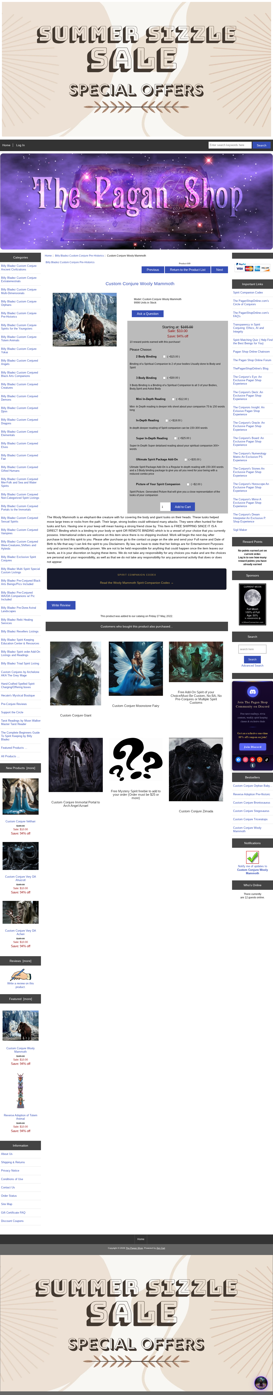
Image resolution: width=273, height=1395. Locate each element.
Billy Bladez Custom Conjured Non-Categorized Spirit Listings (20, 496)
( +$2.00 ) (196, 484)
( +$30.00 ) (173, 377)
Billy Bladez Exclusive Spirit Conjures (18, 558)
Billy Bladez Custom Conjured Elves (19, 445)
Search (252, 636)
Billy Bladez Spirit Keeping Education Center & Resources (20, 641)
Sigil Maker (240, 529)
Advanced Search (252, 665)
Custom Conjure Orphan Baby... (252, 785)
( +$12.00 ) (182, 399)
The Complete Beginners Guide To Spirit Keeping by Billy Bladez (20, 736)
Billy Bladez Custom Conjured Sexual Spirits (19, 519)
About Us (7, 1154)
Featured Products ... (14, 747)
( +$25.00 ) (184, 438)
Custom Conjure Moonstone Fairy (135, 706)
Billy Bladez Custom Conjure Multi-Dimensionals (18, 291)
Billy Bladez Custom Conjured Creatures (19, 386)
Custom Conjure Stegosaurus (251, 811)
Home (6, 145)
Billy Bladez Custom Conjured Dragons (19, 421)
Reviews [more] (20, 961)
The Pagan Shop (134, 1248)
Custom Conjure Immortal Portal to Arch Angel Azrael (75, 804)
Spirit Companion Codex (248, 292)
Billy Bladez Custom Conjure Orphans (18, 303)
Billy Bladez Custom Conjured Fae (19, 457)
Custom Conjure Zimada (196, 811)
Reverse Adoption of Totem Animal (20, 1117)
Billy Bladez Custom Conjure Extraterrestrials (18, 279)
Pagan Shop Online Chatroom (251, 351)
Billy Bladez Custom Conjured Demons (19, 398)
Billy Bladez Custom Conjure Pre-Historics (79, 255)
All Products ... (10, 756)
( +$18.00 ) (175, 420)
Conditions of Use (12, 1179)
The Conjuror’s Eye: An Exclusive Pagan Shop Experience (247, 380)
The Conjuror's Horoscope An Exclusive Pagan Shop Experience (251, 487)
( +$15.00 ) (173, 356)
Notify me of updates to (252, 870)
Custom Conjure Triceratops (250, 819)
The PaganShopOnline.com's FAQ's (251, 314)
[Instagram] (245, 759)
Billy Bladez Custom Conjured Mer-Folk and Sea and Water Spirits (19, 482)
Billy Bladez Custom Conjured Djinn (19, 409)
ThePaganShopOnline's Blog (250, 368)
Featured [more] (20, 999)
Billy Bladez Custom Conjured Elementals (19, 433)
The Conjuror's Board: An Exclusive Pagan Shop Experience (248, 441)
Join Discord (252, 747)
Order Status (9, 1195)
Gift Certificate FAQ (13, 1212)
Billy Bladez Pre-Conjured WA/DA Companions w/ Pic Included (18, 596)
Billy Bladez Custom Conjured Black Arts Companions (19, 374)
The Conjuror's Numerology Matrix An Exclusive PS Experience (249, 457)
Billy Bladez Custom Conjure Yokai (18, 350)
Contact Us (8, 1187)
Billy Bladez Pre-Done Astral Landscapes (18, 609)
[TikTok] (267, 760)
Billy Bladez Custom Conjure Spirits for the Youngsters (18, 327)
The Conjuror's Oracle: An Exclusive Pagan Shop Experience (249, 426)
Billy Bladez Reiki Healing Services (17, 621)
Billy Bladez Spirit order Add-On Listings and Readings (20, 653)
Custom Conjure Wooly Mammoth (20, 1050)
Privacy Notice (10, 1170)
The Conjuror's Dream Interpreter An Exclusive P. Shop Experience (249, 518)
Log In (20, 145)
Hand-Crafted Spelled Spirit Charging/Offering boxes (18, 685)
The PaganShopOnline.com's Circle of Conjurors (251, 302)
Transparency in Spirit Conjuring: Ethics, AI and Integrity (248, 328)
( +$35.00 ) (194, 459)
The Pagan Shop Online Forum (252, 360)
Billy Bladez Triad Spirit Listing (20, 663)
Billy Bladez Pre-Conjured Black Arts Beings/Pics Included (21, 582)
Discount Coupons (12, 1221)
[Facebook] (238, 759)
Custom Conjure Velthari (20, 821)
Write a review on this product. (20, 985)
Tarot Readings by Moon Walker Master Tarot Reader (21, 722)
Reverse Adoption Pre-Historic (251, 794)
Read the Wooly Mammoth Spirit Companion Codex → (137, 582)
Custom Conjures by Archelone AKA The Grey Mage (20, 673)
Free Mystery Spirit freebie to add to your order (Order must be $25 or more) (136, 794)
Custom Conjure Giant (75, 715)
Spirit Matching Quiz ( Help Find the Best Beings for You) (253, 341)
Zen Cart (161, 1248)
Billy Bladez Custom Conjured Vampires (19, 531)
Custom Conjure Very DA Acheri (20, 932)
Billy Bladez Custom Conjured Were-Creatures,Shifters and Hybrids (19, 545)
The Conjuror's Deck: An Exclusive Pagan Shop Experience (248, 396)
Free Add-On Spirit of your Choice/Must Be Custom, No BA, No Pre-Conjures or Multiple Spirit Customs (196, 697)
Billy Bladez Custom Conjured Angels (19, 362)
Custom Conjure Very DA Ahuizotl (20, 878)
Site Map (6, 1204)
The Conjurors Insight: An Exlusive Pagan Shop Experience (248, 411)
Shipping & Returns (13, 1162)
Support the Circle (12, 712)
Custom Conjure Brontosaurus (251, 802)
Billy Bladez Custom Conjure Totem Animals (18, 338)
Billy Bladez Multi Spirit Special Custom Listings (20, 570)
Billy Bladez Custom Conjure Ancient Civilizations (18, 267)
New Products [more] (20, 768)
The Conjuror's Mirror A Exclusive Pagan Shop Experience (247, 503)
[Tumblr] (253, 765)
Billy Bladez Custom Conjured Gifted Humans (19, 468)
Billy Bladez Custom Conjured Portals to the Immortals (19, 508)
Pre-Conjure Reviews (14, 704)
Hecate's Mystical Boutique (18, 695)
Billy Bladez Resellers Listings (20, 631)
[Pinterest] (252, 759)
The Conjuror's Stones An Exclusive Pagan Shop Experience (248, 472)
